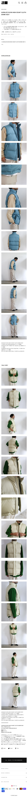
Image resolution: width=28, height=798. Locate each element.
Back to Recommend (15, 760)
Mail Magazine (5, 781)
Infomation (4, 777)
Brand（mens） (5, 768)
